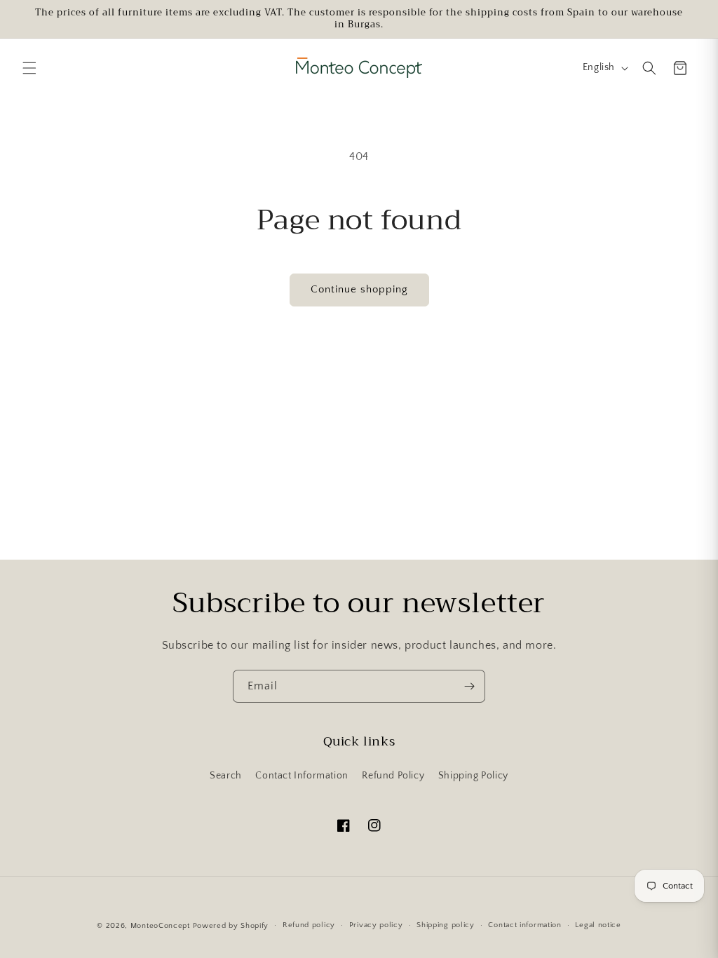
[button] (29, 68)
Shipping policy (445, 925)
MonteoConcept (160, 926)
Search (226, 775)
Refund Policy (393, 775)
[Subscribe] (469, 686)
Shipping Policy (473, 775)
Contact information (524, 925)
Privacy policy (376, 925)
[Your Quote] (680, 68)
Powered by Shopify (231, 926)
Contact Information (301, 775)
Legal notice (598, 925)
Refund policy (309, 925)
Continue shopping (359, 289)
